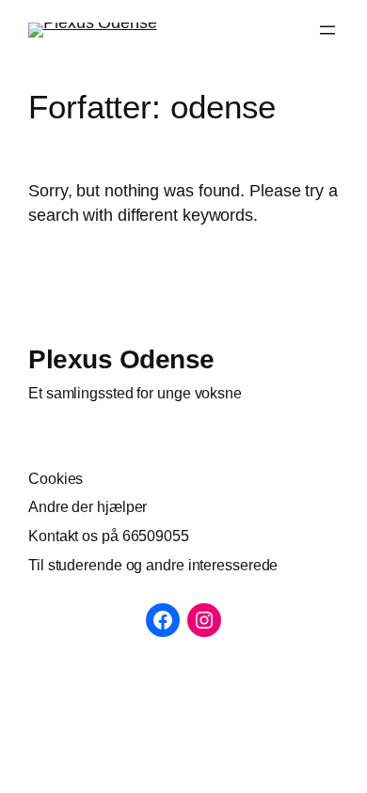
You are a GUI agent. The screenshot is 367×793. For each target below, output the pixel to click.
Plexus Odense (121, 359)
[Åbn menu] (327, 30)
